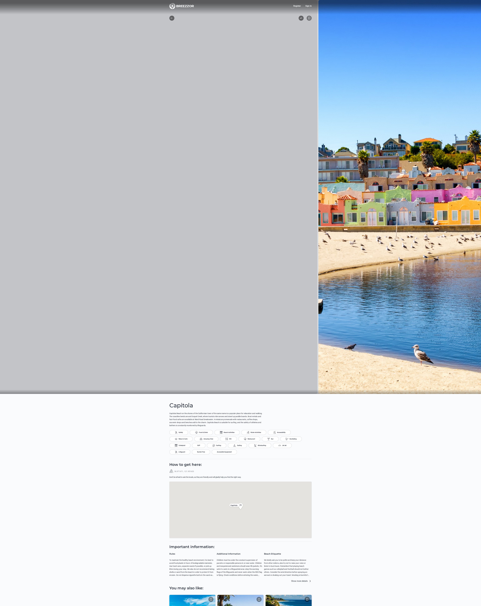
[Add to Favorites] (309, 18)
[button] (240, 506)
